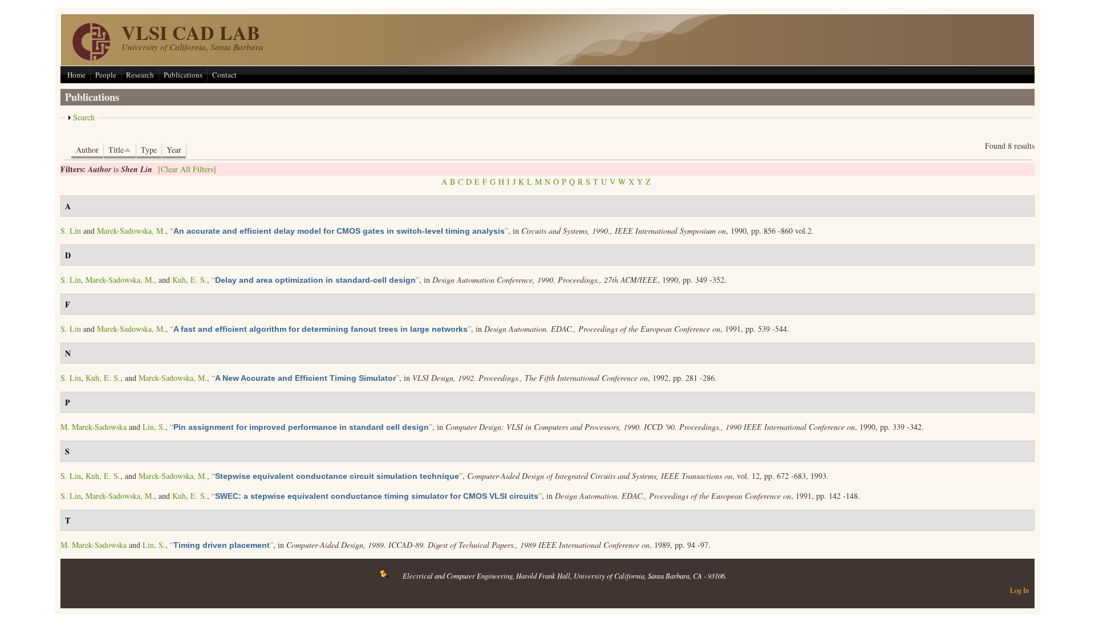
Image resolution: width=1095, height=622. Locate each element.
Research (140, 75)
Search (84, 117)
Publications (183, 75)
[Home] (91, 57)
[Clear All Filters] (187, 169)
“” (339, 230)
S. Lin (70, 230)
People (105, 75)
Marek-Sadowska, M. (131, 230)
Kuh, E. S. (189, 279)
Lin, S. (154, 426)
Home (76, 75)
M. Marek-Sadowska (93, 426)
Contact (224, 75)
